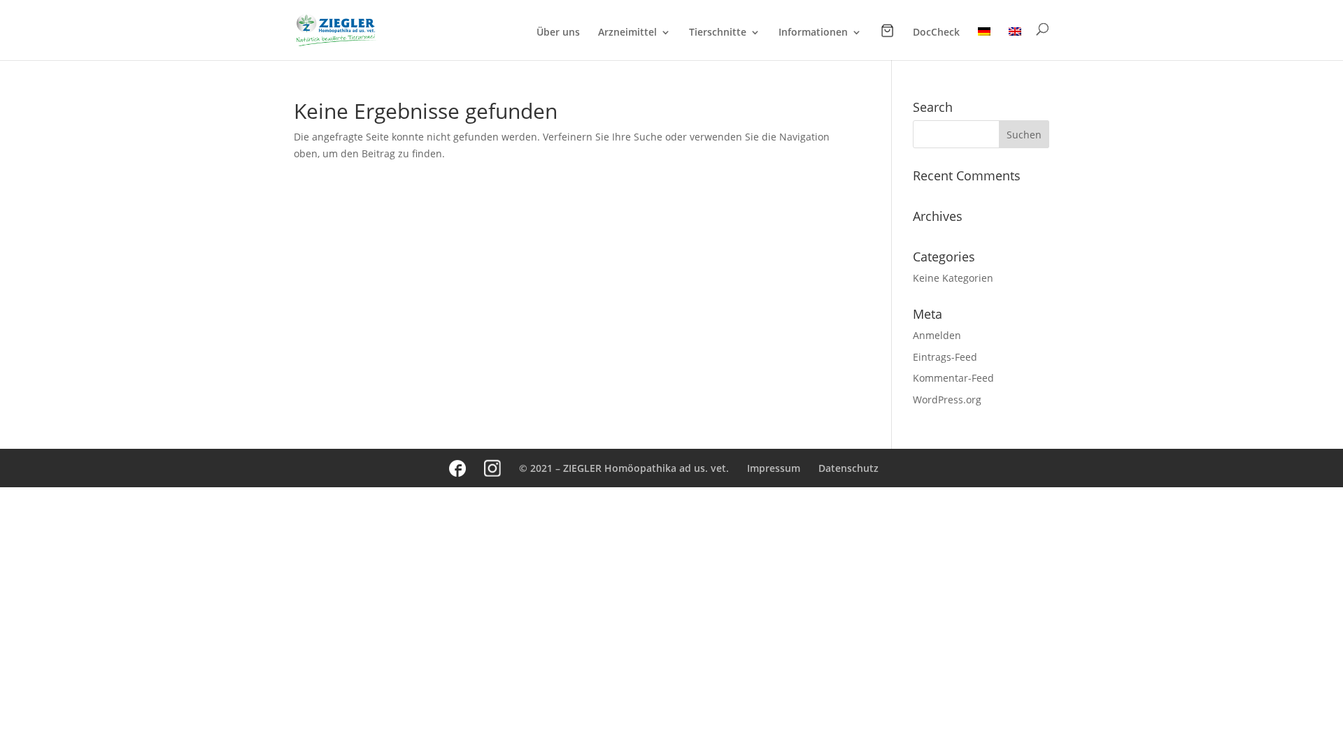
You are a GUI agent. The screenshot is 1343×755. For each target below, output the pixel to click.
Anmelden (937, 335)
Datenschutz (848, 468)
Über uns (558, 32)
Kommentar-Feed (953, 377)
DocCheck (936, 32)
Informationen (813, 32)
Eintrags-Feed (945, 357)
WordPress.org (947, 399)
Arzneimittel (627, 32)
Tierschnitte (717, 32)
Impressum (773, 468)
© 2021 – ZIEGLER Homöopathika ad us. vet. (624, 468)
